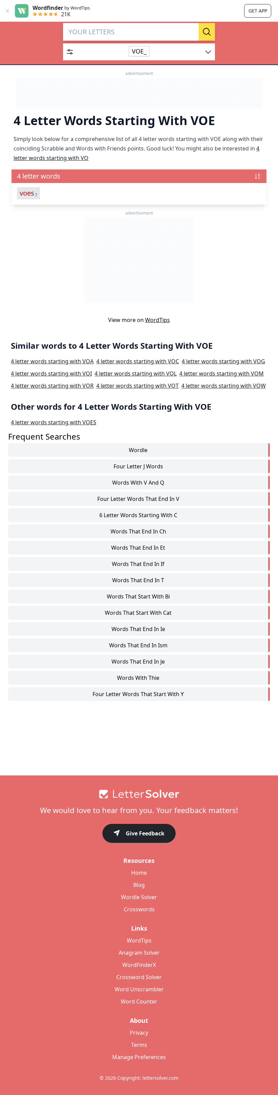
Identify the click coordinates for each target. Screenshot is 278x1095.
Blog (139, 885)
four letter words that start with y (138, 694)
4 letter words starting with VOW (223, 385)
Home (139, 872)
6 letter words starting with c (138, 515)
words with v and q (138, 482)
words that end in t (138, 580)
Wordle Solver (139, 897)
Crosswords (139, 909)
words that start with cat (138, 612)
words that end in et (138, 547)
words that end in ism (138, 645)
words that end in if (138, 564)
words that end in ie (138, 629)
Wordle (138, 450)
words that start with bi (138, 596)
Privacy (139, 1032)
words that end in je (138, 661)
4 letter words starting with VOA (52, 361)
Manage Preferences (139, 1057)
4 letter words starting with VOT (137, 385)
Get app (258, 10)
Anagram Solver (139, 952)
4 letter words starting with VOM (221, 373)
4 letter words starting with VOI (51, 373)
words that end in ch (138, 531)
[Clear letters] (191, 32)
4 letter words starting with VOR (52, 385)
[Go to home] (139, 794)
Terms (139, 1045)
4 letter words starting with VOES (53, 422)
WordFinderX (139, 965)
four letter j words (138, 466)
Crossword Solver (139, 977)
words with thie (138, 678)
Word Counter (139, 1001)
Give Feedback (145, 833)
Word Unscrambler (139, 989)
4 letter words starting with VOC (137, 361)
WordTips (157, 320)
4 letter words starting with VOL (136, 373)
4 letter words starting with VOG (223, 361)
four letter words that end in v (138, 499)
